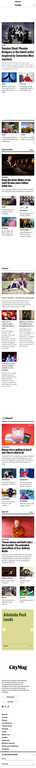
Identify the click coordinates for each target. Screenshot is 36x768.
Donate (10, 702)
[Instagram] (5, 706)
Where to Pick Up (8, 743)
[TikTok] (8, 706)
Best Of (4, 714)
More (31, 150)
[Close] (33, 754)
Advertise (5, 749)
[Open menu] (34, 5)
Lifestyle (5, 729)
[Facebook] (2, 706)
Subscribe (10, 697)
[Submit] (32, 764)
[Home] (18, 1)
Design (4, 720)
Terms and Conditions (10, 746)
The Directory (7, 723)
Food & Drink (7, 726)
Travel (4, 732)
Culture (4, 717)
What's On (6, 734)
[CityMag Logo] (18, 5)
